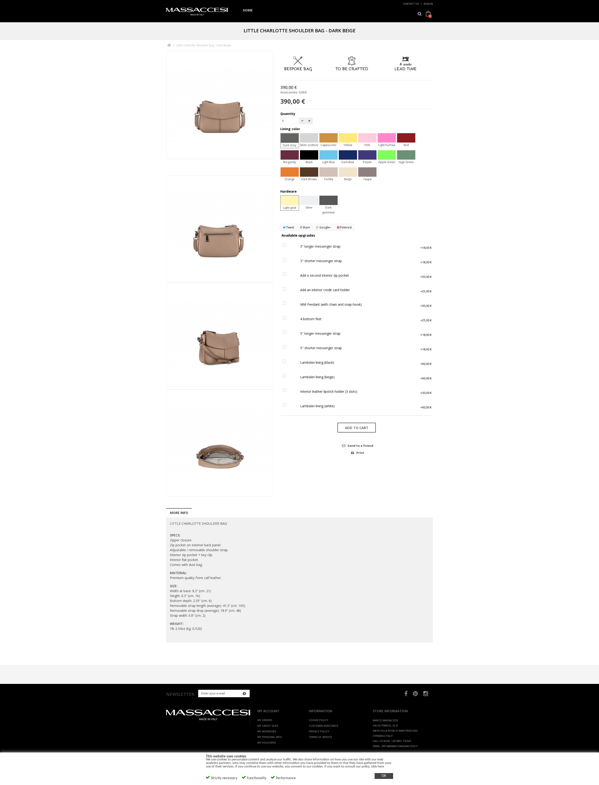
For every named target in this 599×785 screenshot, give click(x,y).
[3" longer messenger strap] (287, 246)
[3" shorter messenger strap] (287, 261)
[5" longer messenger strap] (287, 333)
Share (306, 227)
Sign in (428, 3)
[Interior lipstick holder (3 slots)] (287, 391)
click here (377, 766)
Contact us (411, 3)
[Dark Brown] (309, 172)
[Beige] (348, 172)
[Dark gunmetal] (328, 200)
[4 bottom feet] (287, 319)
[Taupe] (367, 172)
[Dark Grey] (290, 138)
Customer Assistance (323, 725)
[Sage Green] (406, 155)
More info (179, 512)
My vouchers (266, 742)
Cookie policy (318, 720)
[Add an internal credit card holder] (287, 290)
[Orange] (290, 172)
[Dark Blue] (348, 155)
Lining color (290, 129)
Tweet (289, 227)
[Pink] (367, 138)
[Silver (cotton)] (309, 138)
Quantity (287, 113)
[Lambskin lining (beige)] (287, 377)
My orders (264, 720)
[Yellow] (348, 138)
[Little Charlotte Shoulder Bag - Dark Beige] (219, 156)
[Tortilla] (328, 172)
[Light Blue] (328, 155)
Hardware (289, 191)
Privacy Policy (319, 731)
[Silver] (309, 200)
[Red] (406, 138)
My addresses (266, 731)
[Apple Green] (387, 155)
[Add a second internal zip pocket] (287, 275)
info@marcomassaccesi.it (400, 746)
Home (248, 10)
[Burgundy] (290, 155)
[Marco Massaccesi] (197, 12)
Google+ (325, 227)
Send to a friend (360, 446)
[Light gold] (290, 200)
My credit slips (267, 725)
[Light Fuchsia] (387, 138)
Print (360, 453)
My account (268, 711)
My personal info (269, 737)
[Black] (309, 155)
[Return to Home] (168, 45)
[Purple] (367, 155)
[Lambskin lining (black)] (287, 362)
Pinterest (345, 227)
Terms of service (320, 737)
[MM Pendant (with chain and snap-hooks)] (287, 304)
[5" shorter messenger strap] (287, 348)
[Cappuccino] (328, 138)
